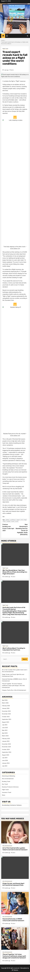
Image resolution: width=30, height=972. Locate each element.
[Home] (3, 36)
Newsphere (23, 968)
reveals (8, 521)
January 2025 (5, 741)
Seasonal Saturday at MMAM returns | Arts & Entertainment (13, 919)
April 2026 (5, 700)
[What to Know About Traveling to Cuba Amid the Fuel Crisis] (15, 632)
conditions (12, 519)
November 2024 (6, 746)
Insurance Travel (6, 792)
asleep (7, 519)
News (3, 795)
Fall (22, 519)
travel (12, 521)
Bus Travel (5, 784)
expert (18, 519)
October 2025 (6, 716)
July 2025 (4, 725)
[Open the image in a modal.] (15, 117)
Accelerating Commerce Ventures (12, 805)
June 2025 (5, 727)
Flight (25, 519)
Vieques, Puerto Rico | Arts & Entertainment (14, 690)
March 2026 (5, 703)
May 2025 (4, 730)
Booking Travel (6, 781)
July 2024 (4, 757)
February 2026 (6, 705)
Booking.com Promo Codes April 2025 (8, 527)
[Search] (27, 36)
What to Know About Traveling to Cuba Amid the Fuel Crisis (13, 649)
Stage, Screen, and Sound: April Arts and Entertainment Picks (13, 884)
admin (12, 70)
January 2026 (5, 708)
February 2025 (6, 738)
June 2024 (5, 760)
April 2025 (5, 733)
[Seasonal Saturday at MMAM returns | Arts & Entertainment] (15, 903)
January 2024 (5, 763)
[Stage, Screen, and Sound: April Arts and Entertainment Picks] (15, 868)
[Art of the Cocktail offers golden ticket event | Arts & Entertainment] (15, 832)
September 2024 (6, 752)
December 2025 (6, 711)
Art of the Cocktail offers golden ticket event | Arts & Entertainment (15, 849)
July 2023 (4, 766)
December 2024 (6, 744)
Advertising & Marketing (8, 776)
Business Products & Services (10, 787)
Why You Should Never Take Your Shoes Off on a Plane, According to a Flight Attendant (14, 572)
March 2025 (5, 736)
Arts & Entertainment (8, 778)
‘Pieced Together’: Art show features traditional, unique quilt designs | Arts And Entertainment (13, 685)
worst (16, 521)
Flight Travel (5, 48)
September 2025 (6, 719)
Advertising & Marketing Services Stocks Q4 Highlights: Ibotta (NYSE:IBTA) (22, 529)
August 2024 (5, 755)
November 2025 (6, 714)
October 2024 (6, 749)
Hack (4, 521)
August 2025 (5, 722)
